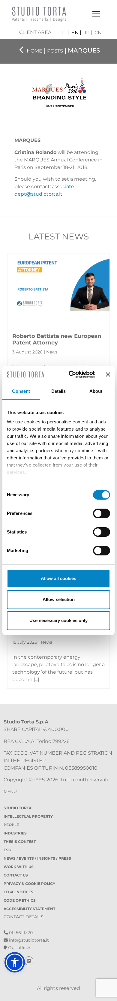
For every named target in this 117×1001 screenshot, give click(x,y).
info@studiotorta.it (28, 940)
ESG (7, 850)
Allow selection (59, 599)
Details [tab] (58, 391)
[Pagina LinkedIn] (28, 960)
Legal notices (18, 892)
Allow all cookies (58, 578)
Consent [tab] (21, 391)
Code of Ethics (20, 900)
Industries (15, 833)
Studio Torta (18, 808)
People (11, 824)
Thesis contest (20, 841)
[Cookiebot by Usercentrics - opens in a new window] (71, 374)
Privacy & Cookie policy (29, 883)
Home (34, 51)
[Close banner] (108, 374)
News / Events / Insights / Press (37, 858)
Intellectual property (28, 816)
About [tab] (96, 391)
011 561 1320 (20, 932)
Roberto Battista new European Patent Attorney (56, 339)
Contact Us (16, 875)
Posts (55, 51)
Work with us (19, 866)
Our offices (19, 947)
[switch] (101, 513)
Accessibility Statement (29, 908)
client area (35, 32)
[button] (14, 962)
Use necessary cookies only (58, 620)
